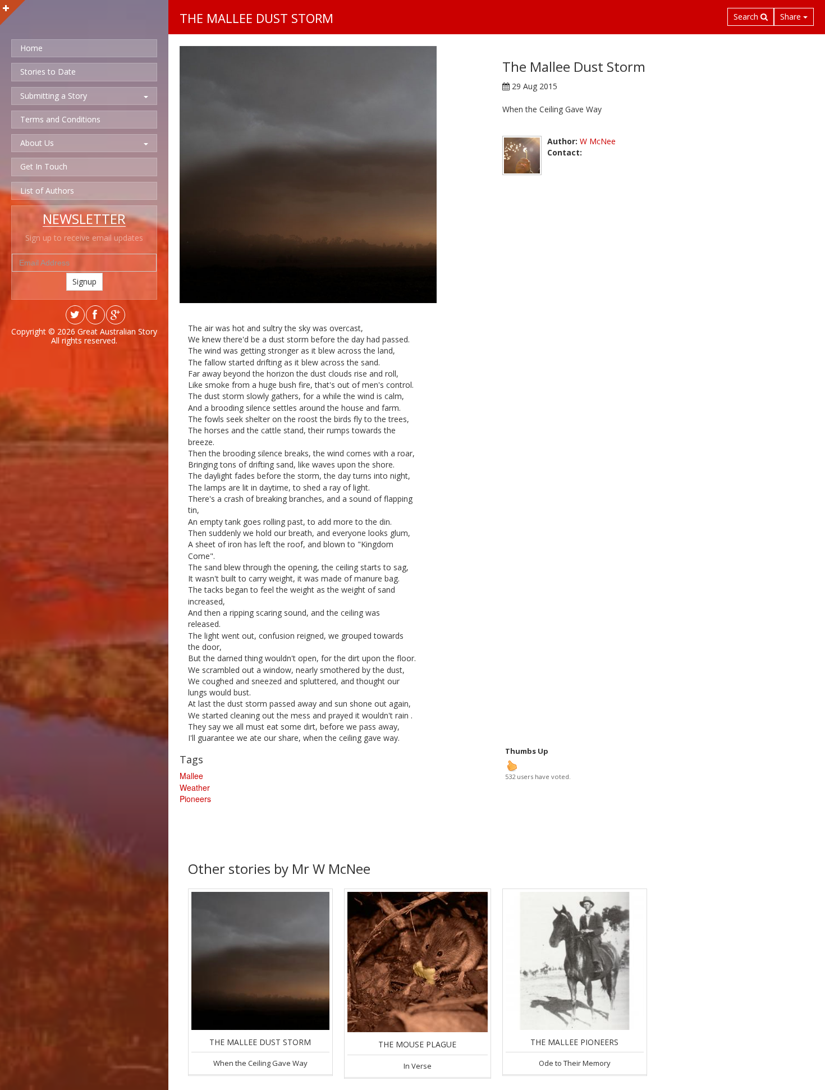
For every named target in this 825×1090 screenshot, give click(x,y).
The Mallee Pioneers (574, 1042)
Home (31, 48)
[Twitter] (74, 318)
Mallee (191, 775)
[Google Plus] (115, 318)
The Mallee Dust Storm (260, 1042)
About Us (37, 143)
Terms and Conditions (60, 119)
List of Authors (47, 190)
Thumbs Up (526, 751)
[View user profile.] (522, 155)
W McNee (598, 141)
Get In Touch (43, 166)
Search (747, 16)
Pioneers (195, 798)
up (512, 765)
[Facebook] (94, 318)
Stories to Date (48, 71)
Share (791, 16)
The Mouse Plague (417, 1044)
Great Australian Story (117, 331)
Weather (195, 787)
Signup (84, 281)
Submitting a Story (53, 95)
